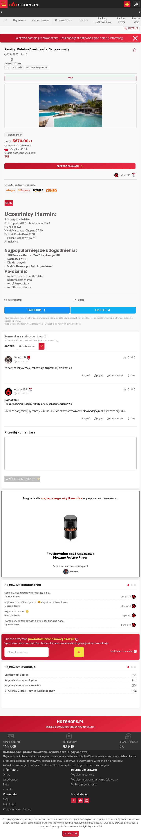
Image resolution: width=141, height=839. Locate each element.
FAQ (5, 799)
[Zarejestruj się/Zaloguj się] (136, 4)
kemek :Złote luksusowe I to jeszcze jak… (27, 592)
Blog (6, 784)
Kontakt (8, 789)
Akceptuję (70, 833)
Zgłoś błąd (9, 804)
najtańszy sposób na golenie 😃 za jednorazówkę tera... (35, 602)
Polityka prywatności (83, 784)
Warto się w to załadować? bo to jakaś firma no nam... (34, 620)
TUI (7, 67)
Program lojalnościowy (17, 809)
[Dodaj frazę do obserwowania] (79, 652)
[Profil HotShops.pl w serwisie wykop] (80, 800)
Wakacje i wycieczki (37, 67)
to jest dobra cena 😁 (16, 611)
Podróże (18, 67)
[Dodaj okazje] (127, 4)
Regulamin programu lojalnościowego (94, 779)
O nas (6, 774)
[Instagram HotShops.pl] (86, 800)
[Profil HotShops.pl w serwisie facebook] (73, 800)
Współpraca (10, 779)
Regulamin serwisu (82, 774)
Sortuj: (9, 346)
